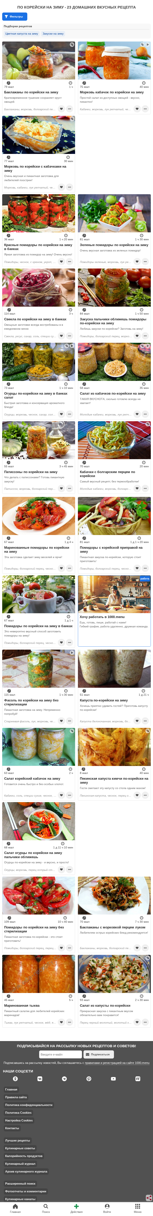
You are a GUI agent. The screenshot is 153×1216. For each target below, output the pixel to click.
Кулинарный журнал (20, 1163)
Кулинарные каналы (20, 1199)
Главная (11, 1089)
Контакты (12, 1128)
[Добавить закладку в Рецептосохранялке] (61, 108)
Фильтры (16, 16)
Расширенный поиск (20, 1183)
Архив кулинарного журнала (26, 1171)
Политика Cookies (18, 1112)
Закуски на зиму (53, 33)
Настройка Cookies (19, 1120)
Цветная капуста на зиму (21, 33)
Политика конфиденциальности (28, 1105)
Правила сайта (16, 1097)
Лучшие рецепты (17, 1140)
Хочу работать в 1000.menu (102, 617)
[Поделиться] (149, 1198)
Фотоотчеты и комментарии (25, 1191)
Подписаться (100, 1054)
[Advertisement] (114, 143)
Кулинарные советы (20, 1148)
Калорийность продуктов (23, 1156)
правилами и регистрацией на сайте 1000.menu (117, 1062)
